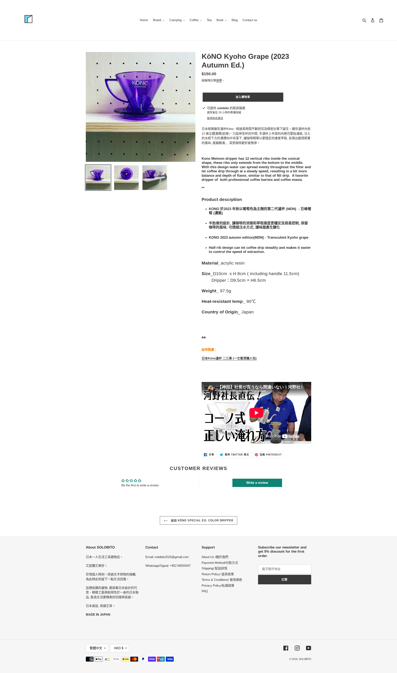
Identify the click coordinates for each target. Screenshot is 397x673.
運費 (219, 80)
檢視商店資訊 (215, 118)
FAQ (205, 591)
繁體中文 (96, 648)
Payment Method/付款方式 (220, 562)
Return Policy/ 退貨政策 (218, 574)
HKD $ (118, 648)
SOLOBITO (305, 659)
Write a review (257, 483)
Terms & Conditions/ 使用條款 (222, 579)
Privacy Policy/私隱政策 (218, 585)
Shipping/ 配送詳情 (214, 568)
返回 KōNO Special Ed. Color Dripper (201, 520)
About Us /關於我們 (215, 557)
